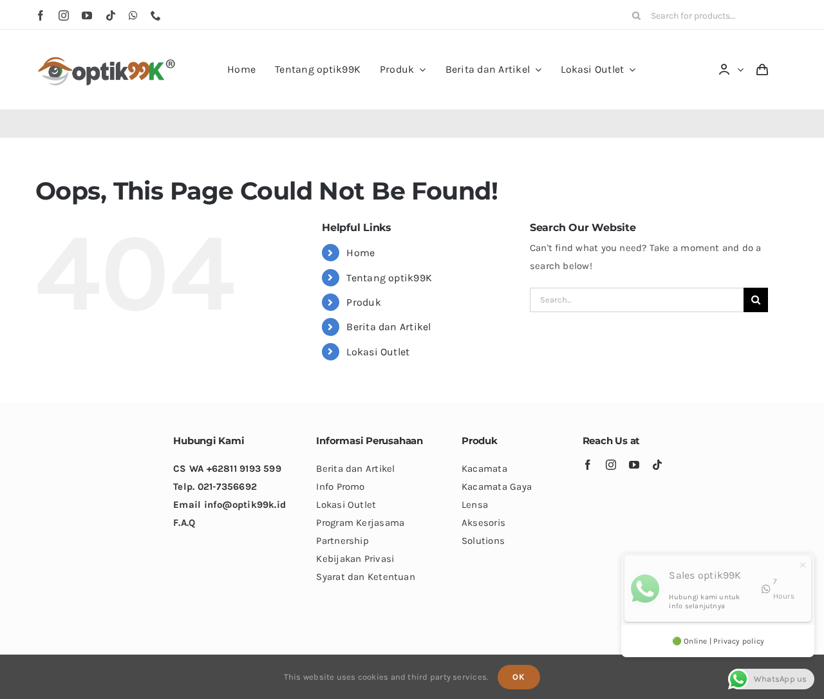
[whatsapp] (133, 15)
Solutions (483, 540)
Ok (518, 677)
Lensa (475, 504)
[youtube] (87, 15)
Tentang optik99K (389, 278)
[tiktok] (111, 15)
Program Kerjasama (360, 522)
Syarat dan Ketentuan (365, 576)
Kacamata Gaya (497, 486)
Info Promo (340, 486)
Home (360, 253)
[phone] (156, 15)
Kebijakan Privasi (355, 558)
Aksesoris (483, 522)
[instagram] (64, 15)
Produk (363, 302)
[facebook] (40, 15)
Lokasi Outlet (377, 352)
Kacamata (484, 468)
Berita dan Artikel (388, 327)
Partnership (342, 540)
